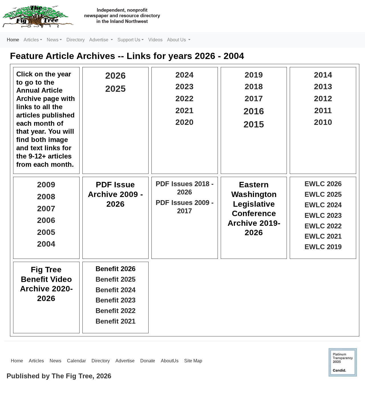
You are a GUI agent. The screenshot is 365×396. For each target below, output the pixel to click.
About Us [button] (177, 39)
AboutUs (170, 360)
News (55, 360)
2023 (184, 86)
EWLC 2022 (323, 226)
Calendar (76, 360)
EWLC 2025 (323, 194)
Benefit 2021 (115, 321)
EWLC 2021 (323, 236)
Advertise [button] (99, 39)
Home (14, 39)
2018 (254, 86)
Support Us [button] (128, 39)
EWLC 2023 (323, 215)
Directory (75, 39)
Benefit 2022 (115, 310)
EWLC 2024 (323, 205)
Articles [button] (31, 39)
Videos (155, 39)
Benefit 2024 (115, 290)
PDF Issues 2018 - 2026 (185, 188)
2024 (184, 74)
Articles (36, 360)
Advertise (125, 360)
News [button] (52, 39)
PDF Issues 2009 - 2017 (185, 207)
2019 (254, 74)
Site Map (193, 360)
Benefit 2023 (115, 300)
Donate (147, 360)
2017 (254, 98)
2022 (184, 98)
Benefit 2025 (115, 279)
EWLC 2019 (323, 247)
